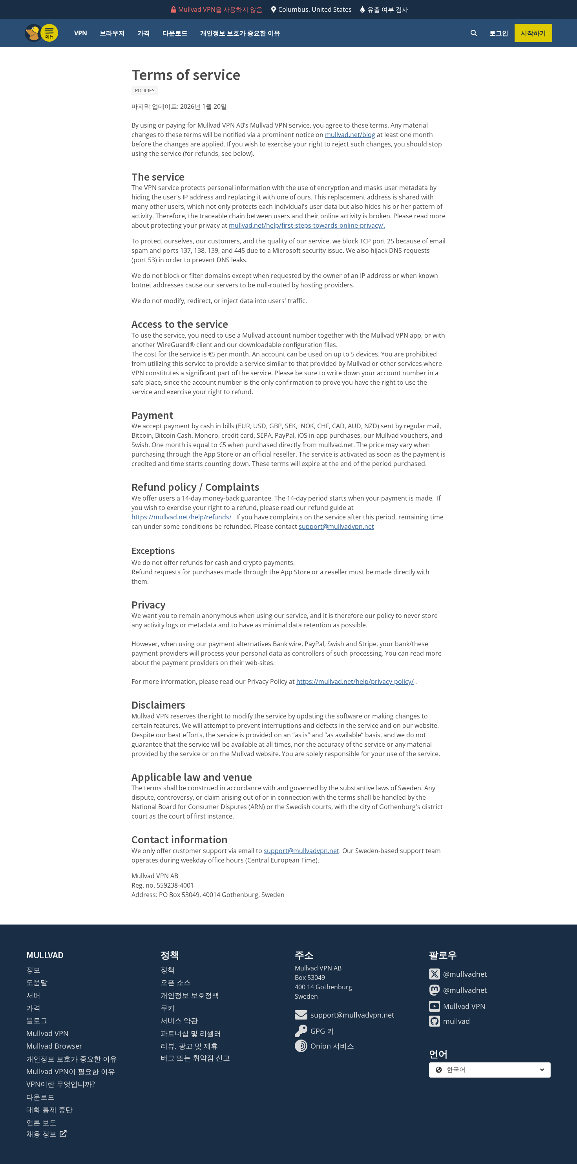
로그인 (498, 33)
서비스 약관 (179, 1020)
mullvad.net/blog (350, 134)
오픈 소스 (176, 982)
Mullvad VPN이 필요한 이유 (70, 1071)
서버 (33, 995)
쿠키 (168, 1007)
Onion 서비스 (332, 1046)
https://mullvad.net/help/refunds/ (181, 517)
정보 (33, 969)
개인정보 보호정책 (190, 995)
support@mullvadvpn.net (336, 526)
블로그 (36, 1020)
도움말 (36, 982)
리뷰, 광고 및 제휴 (189, 1046)
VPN (80, 33)
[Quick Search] (473, 33)
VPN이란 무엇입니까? (60, 1084)
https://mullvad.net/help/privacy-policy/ (355, 681)
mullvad (456, 1021)
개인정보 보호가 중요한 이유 (240, 33)
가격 (143, 33)
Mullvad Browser (54, 1046)
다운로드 (175, 33)
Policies (145, 90)
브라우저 (112, 33)
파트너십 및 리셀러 (191, 1033)
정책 (168, 969)
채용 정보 (41, 1133)
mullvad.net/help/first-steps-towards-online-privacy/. (307, 225)
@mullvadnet (465, 974)
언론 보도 (41, 1122)
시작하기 (533, 33)
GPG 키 (322, 1031)
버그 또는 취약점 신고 (195, 1057)
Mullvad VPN (47, 1033)
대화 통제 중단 (49, 1109)
